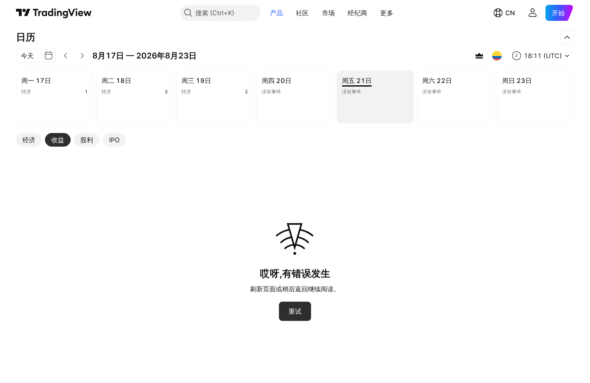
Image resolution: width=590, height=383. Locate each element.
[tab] (29, 140)
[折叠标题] (567, 37)
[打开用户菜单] (533, 13)
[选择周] (48, 55)
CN (510, 13)
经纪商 (357, 13)
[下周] (82, 55)
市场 (328, 13)
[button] (289, 13)
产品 (276, 13)
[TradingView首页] (54, 12)
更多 (386, 13)
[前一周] (65, 55)
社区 (302, 13)
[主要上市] (479, 55)
